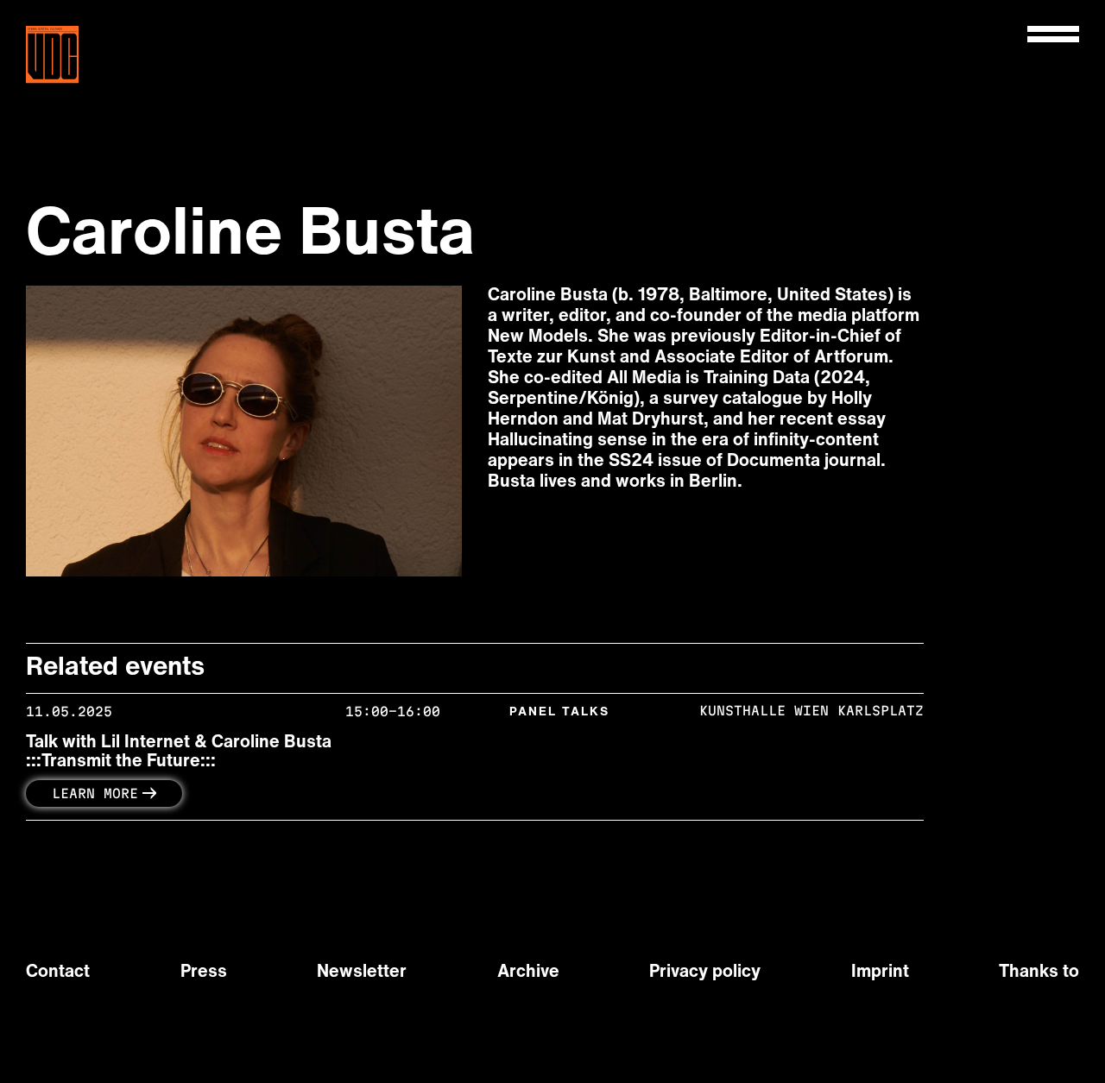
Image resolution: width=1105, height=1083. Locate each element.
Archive (528, 972)
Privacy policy (705, 972)
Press (203, 972)
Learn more (95, 793)
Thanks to (1039, 972)
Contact (58, 972)
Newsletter (362, 972)
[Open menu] (1053, 34)
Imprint (880, 972)
